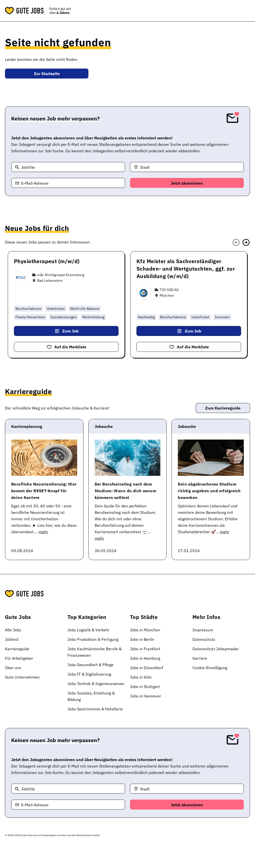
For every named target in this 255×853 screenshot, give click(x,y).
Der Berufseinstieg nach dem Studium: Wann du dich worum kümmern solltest (125, 491)
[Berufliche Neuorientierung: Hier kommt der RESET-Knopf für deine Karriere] (44, 458)
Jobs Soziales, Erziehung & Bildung (91, 696)
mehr (43, 531)
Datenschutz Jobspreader (215, 648)
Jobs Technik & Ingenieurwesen (95, 683)
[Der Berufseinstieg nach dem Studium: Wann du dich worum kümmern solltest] (128, 458)
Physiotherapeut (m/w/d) (47, 261)
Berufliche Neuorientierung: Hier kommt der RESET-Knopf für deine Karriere (43, 491)
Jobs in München (145, 629)
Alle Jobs (13, 629)
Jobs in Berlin (142, 639)
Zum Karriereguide (223, 408)
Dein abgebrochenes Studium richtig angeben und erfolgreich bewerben (209, 491)
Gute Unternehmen (22, 677)
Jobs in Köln (141, 677)
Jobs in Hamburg (145, 658)
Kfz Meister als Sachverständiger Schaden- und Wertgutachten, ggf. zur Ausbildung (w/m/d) (185, 269)
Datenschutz (203, 639)
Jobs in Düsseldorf (146, 667)
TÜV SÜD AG (169, 289)
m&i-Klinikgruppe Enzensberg (60, 275)
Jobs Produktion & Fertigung (92, 639)
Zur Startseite (47, 73)
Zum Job (70, 330)
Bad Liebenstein (50, 280)
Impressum (202, 629)
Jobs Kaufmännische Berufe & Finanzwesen (94, 652)
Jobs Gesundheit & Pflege (90, 664)
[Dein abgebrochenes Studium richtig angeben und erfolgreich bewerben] (211, 458)
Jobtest (12, 639)
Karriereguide (17, 648)
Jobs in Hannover (145, 695)
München (167, 295)
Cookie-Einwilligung (209, 667)
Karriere (199, 658)
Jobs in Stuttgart (145, 686)
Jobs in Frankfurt (145, 648)
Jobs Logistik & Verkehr (88, 629)
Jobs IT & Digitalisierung (89, 674)
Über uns (13, 667)
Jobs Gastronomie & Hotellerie (95, 708)
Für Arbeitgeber (19, 658)
